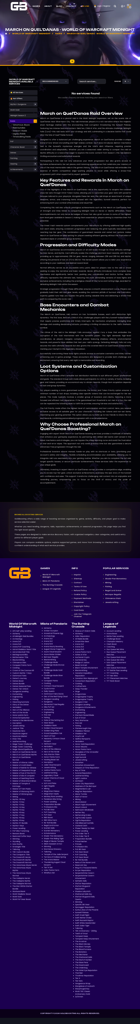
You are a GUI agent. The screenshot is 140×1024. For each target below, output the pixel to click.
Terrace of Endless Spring (55, 857)
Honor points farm (20, 715)
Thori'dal (78, 973)
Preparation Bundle (52, 804)
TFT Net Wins (112, 675)
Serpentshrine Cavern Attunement (84, 877)
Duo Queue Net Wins (115, 649)
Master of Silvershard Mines (24, 781)
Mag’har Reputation (83, 791)
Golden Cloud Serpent (53, 728)
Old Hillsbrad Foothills (84, 823)
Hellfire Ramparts (82, 739)
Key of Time (80, 770)
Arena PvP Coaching (21, 646)
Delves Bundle (18, 683)
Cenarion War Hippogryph (86, 678)
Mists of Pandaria (51, 581)
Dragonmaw (80, 694)
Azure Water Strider (52, 654)
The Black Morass (82, 944)
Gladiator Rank (50, 725)
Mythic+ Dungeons (18, 104)
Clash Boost (112, 644)
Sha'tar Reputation (83, 883)
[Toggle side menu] (129, 6)
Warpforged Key (82, 988)
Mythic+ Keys (18, 825)
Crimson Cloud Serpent (54, 686)
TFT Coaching (112, 673)
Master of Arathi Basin (21, 765)
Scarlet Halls (49, 828)
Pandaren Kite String (52, 799)
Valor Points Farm (51, 870)
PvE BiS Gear (49, 809)
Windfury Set (49, 873)
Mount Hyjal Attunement (85, 804)
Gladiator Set (81, 733)
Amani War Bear (82, 641)
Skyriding (16, 841)
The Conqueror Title (21, 854)
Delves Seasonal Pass (21, 686)
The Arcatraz (81, 941)
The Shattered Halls (83, 957)
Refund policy (80, 590)
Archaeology (49, 636)
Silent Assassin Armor (53, 844)
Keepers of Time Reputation (87, 767)
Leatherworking (19, 741)
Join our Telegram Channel (83, 615)
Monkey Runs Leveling (53, 796)
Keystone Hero (18, 731)
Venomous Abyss (21, 124)
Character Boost (17, 147)
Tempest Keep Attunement (87, 939)
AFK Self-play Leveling (21, 631)
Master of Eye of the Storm (24, 773)
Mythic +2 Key (18, 802)
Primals (78, 844)
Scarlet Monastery (52, 830)
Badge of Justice (82, 662)
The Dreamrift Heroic (21, 857)
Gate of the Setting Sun (54, 720)
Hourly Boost (80, 754)
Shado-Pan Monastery (116, 579)
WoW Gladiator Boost (21, 894)
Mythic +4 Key (18, 807)
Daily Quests (49, 691)
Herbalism (16, 707)
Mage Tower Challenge (22, 744)
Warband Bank (18, 891)
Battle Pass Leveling (115, 636)
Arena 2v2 (16, 641)
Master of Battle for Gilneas (24, 767)
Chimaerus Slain (113, 598)
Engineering (110, 575)
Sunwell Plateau (82, 912)
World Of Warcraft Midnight (51, 575)
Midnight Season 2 (18, 115)
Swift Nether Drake (83, 917)
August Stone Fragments (54, 649)
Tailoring (16, 849)
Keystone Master (19, 736)
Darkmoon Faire (19, 675)
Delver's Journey (19, 678)
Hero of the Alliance (20, 710)
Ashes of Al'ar (81, 654)
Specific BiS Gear (82, 904)
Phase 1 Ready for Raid (84, 828)
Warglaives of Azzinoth (85, 986)
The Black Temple (83, 946)
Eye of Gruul (80, 718)
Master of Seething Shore (23, 778)
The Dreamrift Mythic (21, 860)
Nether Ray (80, 812)
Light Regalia (49, 786)
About (48, 6)
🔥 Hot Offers (16, 98)
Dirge (77, 691)
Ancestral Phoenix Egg (53, 633)
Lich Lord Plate (50, 783)
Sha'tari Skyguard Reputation (82, 887)
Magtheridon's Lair (83, 789)
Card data (79, 610)
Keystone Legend (19, 733)
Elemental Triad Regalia (54, 704)
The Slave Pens (81, 962)
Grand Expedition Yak (53, 733)
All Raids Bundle (81, 639)
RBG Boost (48, 817)
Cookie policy (80, 594)
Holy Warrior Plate (52, 754)
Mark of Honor (81, 796)
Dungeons (48, 701)
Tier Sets (79, 981)
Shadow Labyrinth (82, 891)
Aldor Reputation (82, 636)
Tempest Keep (81, 936)
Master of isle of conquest (23, 775)
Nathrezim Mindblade (84, 810)
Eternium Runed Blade (84, 715)
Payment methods (82, 598)
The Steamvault (82, 965)
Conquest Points (51, 680)
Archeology (17, 639)
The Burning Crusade (53, 585)
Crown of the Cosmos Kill (23, 670)
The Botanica (81, 952)
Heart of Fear (49, 736)
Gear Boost (49, 723)
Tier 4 (77, 978)
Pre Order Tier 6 (82, 836)
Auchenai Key (81, 660)
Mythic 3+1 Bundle (20, 823)
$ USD (86, 6)
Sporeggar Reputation (84, 907)
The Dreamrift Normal (22, 862)
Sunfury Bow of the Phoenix (86, 910)
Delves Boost (18, 681)
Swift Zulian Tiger (82, 925)
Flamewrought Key (83, 728)
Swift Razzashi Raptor (84, 920)
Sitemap (78, 579)
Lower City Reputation (84, 783)
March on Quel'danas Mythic (24, 754)
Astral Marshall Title (21, 652)
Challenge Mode (51, 662)
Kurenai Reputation (83, 773)
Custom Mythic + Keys (22, 673)
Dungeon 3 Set (81, 702)
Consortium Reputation (85, 681)
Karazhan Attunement (84, 765)
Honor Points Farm (52, 757)
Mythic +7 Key (18, 815)
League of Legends (52, 589)
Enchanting (17, 694)
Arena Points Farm (83, 652)
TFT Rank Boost (113, 681)
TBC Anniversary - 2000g (86, 931)
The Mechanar (81, 954)
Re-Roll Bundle (50, 823)
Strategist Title (18, 846)
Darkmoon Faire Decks (54, 694)
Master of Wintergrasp (22, 794)
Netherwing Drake (83, 815)
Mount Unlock (81, 807)
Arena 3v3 (16, 644)
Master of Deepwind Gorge (24, 770)
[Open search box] (116, 6)
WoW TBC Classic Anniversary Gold (82, 992)
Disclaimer (79, 602)
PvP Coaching (50, 812)
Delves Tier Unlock (20, 689)
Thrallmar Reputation (84, 975)
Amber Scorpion (51, 630)
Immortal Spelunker (21, 718)
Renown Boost (18, 833)
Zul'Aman (79, 996)
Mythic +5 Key (18, 810)
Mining (108, 582)
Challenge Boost (114, 639)
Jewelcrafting (111, 602)
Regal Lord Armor (113, 590)
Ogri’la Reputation (83, 820)
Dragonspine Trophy (84, 696)
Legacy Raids (19, 133)
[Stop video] (72, 61)
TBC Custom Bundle (20, 852)
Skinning (15, 839)
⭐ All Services (16, 92)
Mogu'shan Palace (51, 791)
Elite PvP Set (49, 707)
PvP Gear (48, 815)
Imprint (77, 575)
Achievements (16, 169)
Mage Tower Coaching (22, 746)
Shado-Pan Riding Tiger (54, 838)
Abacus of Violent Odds (85, 631)
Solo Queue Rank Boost (116, 668)
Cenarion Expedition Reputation (83, 674)
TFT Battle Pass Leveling (117, 670)
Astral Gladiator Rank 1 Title (24, 649)
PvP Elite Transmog (20, 831)
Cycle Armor (49, 688)
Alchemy (16, 633)
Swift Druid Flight (82, 915)
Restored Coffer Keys (21, 836)
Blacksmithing (18, 660)
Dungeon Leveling (51, 699)
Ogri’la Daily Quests (83, 817)
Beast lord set (81, 665)
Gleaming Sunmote (20, 702)
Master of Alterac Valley (22, 762)
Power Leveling (18, 828)
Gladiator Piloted (82, 731)
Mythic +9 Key (18, 820)
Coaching (111, 646)
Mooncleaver (81, 802)
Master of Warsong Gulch (23, 791)
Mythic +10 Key (18, 799)
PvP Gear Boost (81, 857)
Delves (13, 152)
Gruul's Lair (79, 736)
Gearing (13, 164)
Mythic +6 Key (18, 812)
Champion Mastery (115, 641)
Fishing (108, 586)
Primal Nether (81, 841)
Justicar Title (18, 728)
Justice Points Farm (52, 770)
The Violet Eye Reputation (86, 970)
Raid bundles (19, 127)
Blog (59, 6)
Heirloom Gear (50, 744)
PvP (11, 141)
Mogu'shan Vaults (51, 794)
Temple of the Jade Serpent (56, 854)
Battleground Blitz (20, 654)
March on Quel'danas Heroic (24, 752)
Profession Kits (81, 846)
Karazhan (79, 762)
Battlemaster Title (20, 657)
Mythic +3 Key (18, 804)
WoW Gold (14, 110)
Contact (71, 6)
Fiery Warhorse (81, 720)
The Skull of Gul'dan (83, 960)
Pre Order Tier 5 (82, 833)
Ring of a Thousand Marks (86, 867)
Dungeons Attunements (85, 707)
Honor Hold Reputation (85, 744)
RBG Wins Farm (50, 820)
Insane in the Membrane (22, 720)
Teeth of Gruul (81, 933)
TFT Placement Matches (117, 678)
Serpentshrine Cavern (84, 873)
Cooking (15, 668)
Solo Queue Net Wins (115, 660)
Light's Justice (81, 778)
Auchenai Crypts (82, 657)
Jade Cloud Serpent (52, 765)
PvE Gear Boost (81, 852)
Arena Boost (112, 633)
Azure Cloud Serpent (53, 652)
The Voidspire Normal (21, 883)
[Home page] (19, 6)
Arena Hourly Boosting (53, 646)
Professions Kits (50, 807)
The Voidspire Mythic (21, 881)
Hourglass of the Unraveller (87, 752)
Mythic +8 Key (18, 817)
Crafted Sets (80, 686)
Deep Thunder (81, 689)
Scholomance (50, 833)
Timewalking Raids (22, 136)
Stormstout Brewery (52, 849)
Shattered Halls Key (83, 894)
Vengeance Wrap (82, 983)
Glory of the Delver (20, 704)
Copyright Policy (82, 606)
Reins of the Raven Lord (85, 862)
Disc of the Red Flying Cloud (55, 696)
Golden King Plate (51, 730)
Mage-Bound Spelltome (22, 749)
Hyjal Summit (80, 757)
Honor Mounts (81, 746)
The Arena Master (51, 859)
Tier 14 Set (48, 867)
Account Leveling (114, 631)
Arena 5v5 (48, 644)
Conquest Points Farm (22, 665)
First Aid (47, 715)
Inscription (17, 723)
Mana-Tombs (81, 794)
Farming (13, 158)
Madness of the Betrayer (85, 786)
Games (36, 6)
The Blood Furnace (83, 949)
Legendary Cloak (51, 775)
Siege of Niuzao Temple (54, 841)
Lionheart (79, 781)
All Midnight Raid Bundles (22, 636)
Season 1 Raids (20, 130)
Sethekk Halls (81, 881)
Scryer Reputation (83, 870)
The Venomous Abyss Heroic (24, 865)
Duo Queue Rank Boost (116, 657)
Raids (12, 121)
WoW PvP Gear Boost (21, 899)
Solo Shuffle (17, 844)
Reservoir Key (81, 865)
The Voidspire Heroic (21, 878)
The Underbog (81, 967)
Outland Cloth (81, 825)
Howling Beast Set (51, 759)
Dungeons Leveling (20, 691)
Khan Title (16, 739)
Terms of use (80, 586)
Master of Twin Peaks (21, 789)
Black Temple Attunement (86, 668)
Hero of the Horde (20, 712)
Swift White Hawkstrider (85, 923)
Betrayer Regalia (113, 594)
